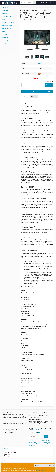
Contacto (31, 440)
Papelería (4, 46)
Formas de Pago (45, 443)
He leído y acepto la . (38, 432)
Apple (3, 52)
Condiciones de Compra (34, 443)
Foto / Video (5, 40)
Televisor (4, 19)
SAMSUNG (40, 63)
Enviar (46, 436)
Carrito (52, 2)
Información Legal (46, 440)
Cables (4, 31)
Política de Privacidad (36, 429)
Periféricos (5, 34)
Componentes (5, 10)
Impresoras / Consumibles (8, 22)
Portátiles (4, 13)
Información (34, 97)
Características (25, 97)
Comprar (48, 85)
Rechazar (43, 465)
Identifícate (45, 2)
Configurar (37, 465)
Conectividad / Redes (7, 25)
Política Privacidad (33, 442)
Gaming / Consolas (7, 28)
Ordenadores (5, 7)
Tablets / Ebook (6, 37)
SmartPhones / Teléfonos (8, 16)
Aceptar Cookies (50, 465)
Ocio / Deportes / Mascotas (9, 49)
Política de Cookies (39, 470)
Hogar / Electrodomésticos (8, 43)
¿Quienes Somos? (33, 445)
